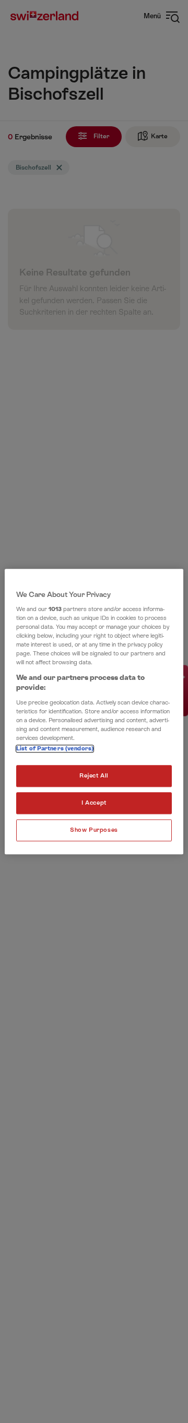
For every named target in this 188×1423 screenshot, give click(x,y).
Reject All (94, 775)
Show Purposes (94, 830)
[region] (94, 711)
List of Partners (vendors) (54, 748)
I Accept (94, 802)
